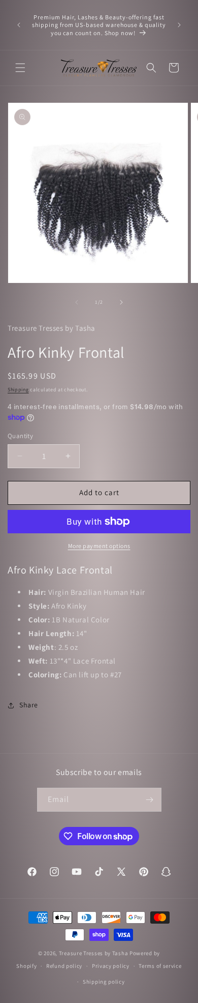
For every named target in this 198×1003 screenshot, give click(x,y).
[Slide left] (76, 302)
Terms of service (160, 965)
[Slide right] (121, 302)
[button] (20, 67)
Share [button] (28, 704)
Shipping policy (104, 981)
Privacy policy (110, 965)
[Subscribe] (150, 800)
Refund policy (64, 965)
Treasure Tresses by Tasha (93, 953)
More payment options (99, 546)
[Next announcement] (179, 25)
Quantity (20, 436)
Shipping (18, 389)
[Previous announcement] (19, 25)
